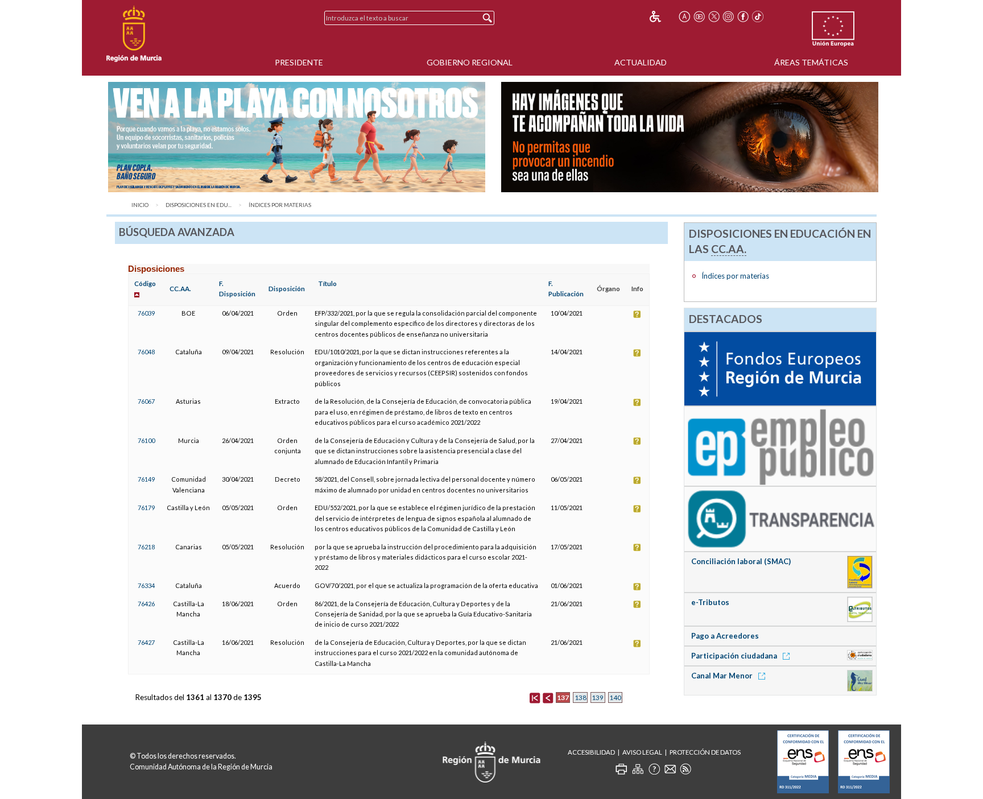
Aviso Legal (642, 752)
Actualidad (640, 62)
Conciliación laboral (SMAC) (741, 561)
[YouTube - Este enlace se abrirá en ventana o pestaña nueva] (699, 16)
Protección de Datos (705, 752)
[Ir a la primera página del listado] (534, 697)
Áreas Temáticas (811, 62)
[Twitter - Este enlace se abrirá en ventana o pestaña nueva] (714, 16)
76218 (146, 546)
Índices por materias (280, 205)
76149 (146, 479)
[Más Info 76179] (637, 507)
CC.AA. (180, 288)
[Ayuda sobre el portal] (654, 769)
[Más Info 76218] (637, 546)
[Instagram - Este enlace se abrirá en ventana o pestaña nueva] (729, 16)
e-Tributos (710, 602)
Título (327, 283)
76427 (146, 642)
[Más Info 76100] (637, 440)
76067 (146, 401)
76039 (146, 313)
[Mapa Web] (638, 769)
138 (581, 697)
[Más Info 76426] (637, 603)
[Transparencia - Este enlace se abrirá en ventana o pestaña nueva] (779, 518)
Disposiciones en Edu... (199, 205)
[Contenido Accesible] (663, 16)
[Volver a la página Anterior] (548, 697)
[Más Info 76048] (637, 351)
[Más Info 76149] (637, 479)
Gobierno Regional (470, 62)
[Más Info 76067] (637, 401)
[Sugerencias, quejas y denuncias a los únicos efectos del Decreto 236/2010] (670, 769)
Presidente (299, 62)
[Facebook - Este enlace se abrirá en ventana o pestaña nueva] (743, 16)
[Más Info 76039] (637, 313)
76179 (146, 507)
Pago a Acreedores (725, 635)
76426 (146, 603)
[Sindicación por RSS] (685, 769)
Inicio (139, 205)
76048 (146, 351)
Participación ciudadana (735, 655)
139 (598, 697)
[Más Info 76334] (637, 585)
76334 (146, 585)
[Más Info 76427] (637, 642)
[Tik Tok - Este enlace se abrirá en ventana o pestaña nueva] (758, 16)
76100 (146, 440)
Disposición (287, 288)
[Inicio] (134, 34)
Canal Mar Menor (722, 675)
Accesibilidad (591, 752)
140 (615, 697)
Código (145, 283)
